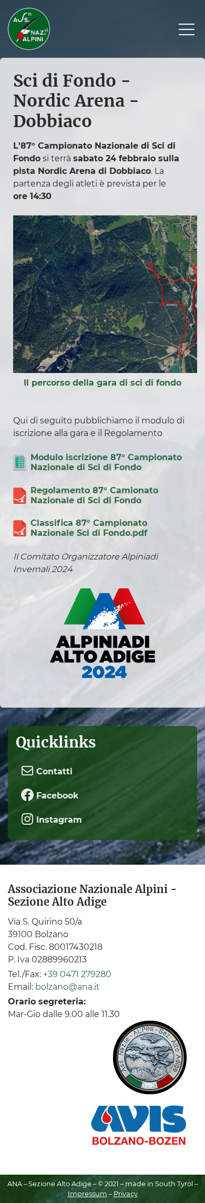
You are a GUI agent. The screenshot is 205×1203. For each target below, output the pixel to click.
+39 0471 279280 (77, 974)
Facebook (56, 796)
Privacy (126, 1194)
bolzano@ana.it (67, 987)
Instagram (58, 820)
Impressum (87, 1194)
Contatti (53, 771)
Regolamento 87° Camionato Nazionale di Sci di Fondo (94, 495)
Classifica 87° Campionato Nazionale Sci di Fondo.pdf (88, 528)
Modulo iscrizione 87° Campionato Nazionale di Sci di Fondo (106, 462)
